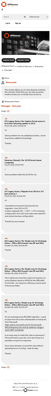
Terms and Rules (24, 383)
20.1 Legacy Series (12, 241)
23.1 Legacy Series (12, 121)
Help (15, 383)
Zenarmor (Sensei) (12, 160)
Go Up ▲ (34, 383)
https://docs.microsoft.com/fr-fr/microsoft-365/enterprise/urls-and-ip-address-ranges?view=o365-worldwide (24, 327)
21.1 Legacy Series (12, 192)
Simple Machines (32, 387)
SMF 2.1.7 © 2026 (18, 387)
